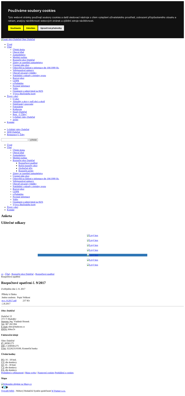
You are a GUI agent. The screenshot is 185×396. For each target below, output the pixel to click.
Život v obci (12, 96)
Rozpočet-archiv (26, 171)
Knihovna (17, 109)
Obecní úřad (18, 52)
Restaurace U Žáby (16, 134)
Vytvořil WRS (7, 391)
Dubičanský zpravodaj (23, 104)
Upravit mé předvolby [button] (51, 28)
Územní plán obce (21, 65)
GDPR (16, 80)
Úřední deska (19, 49)
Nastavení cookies (46, 372)
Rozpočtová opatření (27, 163)
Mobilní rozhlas (20, 57)
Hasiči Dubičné (20, 112)
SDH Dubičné (13, 132)
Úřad (9, 47)
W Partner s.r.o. (58, 391)
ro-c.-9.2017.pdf (9, 300)
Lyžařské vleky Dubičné (24, 117)
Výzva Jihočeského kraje (24, 93)
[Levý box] (92, 235)
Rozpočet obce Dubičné (24, 60)
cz (2, 274)
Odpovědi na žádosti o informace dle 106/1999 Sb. (36, 67)
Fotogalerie (18, 106)
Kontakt (10, 122)
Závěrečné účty (25, 168)
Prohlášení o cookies (64, 372)
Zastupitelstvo (19, 55)
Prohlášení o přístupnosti (12, 372)
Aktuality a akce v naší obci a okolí (29, 101)
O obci (16, 99)
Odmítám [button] (30, 28)
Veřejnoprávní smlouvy (23, 70)
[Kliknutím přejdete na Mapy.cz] (16, 384)
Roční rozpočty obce (27, 165)
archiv (15, 119)
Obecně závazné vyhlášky (25, 73)
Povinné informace (21, 86)
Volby (15, 88)
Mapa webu (30, 372)
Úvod (9, 44)
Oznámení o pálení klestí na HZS (28, 91)
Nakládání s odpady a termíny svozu (29, 75)
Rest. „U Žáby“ (20, 114)
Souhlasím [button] (15, 28)
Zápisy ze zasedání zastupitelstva (28, 62)
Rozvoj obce (18, 78)
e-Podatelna (18, 83)
